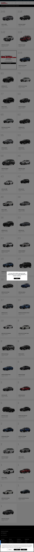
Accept (24, 549)
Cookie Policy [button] (3, 547)
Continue (17, 278)
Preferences (10, 549)
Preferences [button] (20, 547)
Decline (17, 549)
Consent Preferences (0, 543)
